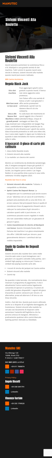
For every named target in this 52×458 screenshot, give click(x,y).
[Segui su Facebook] (17, 372)
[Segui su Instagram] (22, 372)
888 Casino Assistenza (14, 79)
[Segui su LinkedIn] (7, 372)
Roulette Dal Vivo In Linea (15, 180)
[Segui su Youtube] (12, 372)
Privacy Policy (10, 377)
